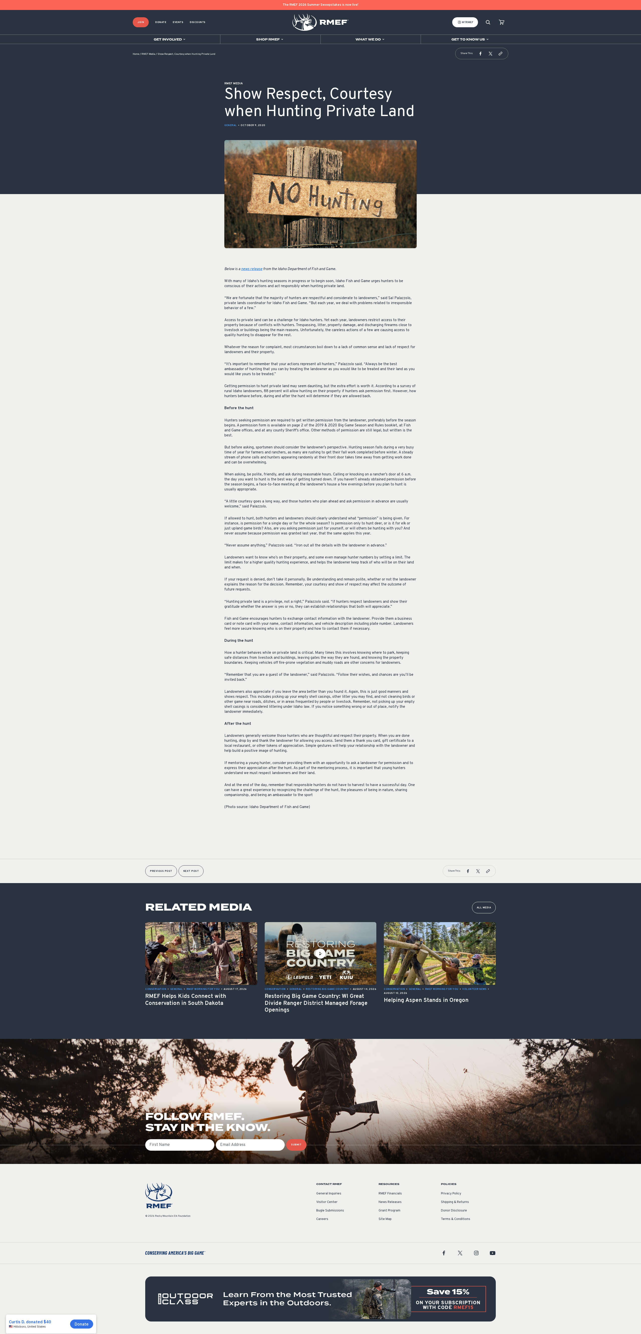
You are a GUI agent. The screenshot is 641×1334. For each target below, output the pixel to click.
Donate (160, 22)
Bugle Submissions (330, 1211)
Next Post (191, 871)
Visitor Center (327, 1202)
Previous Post (161, 871)
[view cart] (501, 22)
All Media (484, 907)
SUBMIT (296, 1144)
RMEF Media (148, 54)
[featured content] (320, 1298)
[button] (480, 54)
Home (136, 54)
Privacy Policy (451, 1194)
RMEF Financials (390, 1194)
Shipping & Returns (455, 1202)
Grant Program (389, 1211)
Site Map (385, 1219)
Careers (322, 1219)
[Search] (488, 22)
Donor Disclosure (454, 1211)
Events (178, 22)
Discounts (198, 22)
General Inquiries (328, 1194)
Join (140, 22)
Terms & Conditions (455, 1219)
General (230, 125)
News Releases (390, 1202)
